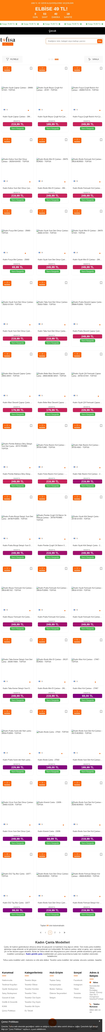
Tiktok (76, 989)
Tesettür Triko (31, 993)
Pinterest (77, 998)
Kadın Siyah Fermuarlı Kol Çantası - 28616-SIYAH (87, 617)
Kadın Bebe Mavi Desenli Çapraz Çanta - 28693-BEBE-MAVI (52, 402)
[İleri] (59, 932)
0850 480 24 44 (95, 1011)
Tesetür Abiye (30, 980)
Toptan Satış (55, 980)
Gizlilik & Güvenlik (9, 1002)
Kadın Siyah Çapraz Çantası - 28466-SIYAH (17, 117)
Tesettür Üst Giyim (33, 998)
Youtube (77, 993)
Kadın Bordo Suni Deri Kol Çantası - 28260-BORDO (87, 831)
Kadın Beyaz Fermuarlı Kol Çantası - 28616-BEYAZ (17, 617)
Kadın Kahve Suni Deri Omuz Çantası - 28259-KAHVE (17, 188)
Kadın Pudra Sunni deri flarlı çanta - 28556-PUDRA (17, 760)
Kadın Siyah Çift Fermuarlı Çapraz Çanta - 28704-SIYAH (87, 402)
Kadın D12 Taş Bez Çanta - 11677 (16, 903)
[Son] (64, 932)
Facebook (78, 980)
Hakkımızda (7, 980)
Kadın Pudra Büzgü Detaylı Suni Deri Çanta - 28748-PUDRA (17, 545)
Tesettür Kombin (32, 989)
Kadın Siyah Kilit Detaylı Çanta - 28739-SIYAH (87, 545)
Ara (99, 41)
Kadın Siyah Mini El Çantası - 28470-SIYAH (87, 260)
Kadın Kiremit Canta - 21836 (49, 831)
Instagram (78, 984)
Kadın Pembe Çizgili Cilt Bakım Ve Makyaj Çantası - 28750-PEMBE (52, 545)
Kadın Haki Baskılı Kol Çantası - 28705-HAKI (87, 474)
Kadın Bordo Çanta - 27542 (48, 760)
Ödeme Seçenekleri (58, 993)
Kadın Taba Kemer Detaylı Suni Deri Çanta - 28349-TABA (17, 688)
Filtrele (14, 59)
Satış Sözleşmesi (9, 993)
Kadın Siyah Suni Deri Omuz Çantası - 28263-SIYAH (17, 331)
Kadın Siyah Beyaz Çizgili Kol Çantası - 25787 (52, 117)
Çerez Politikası (8, 1011)
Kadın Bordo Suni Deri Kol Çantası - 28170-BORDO (87, 760)
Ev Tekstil (29, 1011)
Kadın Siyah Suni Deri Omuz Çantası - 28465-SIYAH (52, 260)
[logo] (7, 39)
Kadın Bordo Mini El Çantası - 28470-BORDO (52, 188)
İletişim (53, 998)
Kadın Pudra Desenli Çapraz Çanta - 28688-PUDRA (87, 331)
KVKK (4, 1006)
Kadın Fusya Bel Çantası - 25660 (16, 260)
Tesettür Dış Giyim (33, 1002)
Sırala (95, 59)
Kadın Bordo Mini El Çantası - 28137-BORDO (52, 688)
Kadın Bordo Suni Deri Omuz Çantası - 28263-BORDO (52, 903)
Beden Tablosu (56, 989)
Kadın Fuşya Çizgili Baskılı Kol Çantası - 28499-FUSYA (87, 117)
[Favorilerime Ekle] (31, 68)
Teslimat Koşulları (9, 984)
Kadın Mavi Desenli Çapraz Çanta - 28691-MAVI (17, 402)
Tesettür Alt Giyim (32, 1006)
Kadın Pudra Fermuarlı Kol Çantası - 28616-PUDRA (52, 617)
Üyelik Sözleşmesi (10, 989)
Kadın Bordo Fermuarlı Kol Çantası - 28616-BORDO (87, 188)
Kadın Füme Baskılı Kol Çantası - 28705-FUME (52, 474)
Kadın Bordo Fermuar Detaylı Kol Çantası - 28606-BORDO (87, 903)
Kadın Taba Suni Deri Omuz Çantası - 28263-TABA (52, 331)
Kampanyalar (55, 984)
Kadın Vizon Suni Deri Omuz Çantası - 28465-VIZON (17, 831)
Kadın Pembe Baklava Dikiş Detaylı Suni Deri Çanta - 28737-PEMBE (17, 474)
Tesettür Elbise (31, 984)
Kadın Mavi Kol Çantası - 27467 (85, 688)
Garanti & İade (8, 998)
